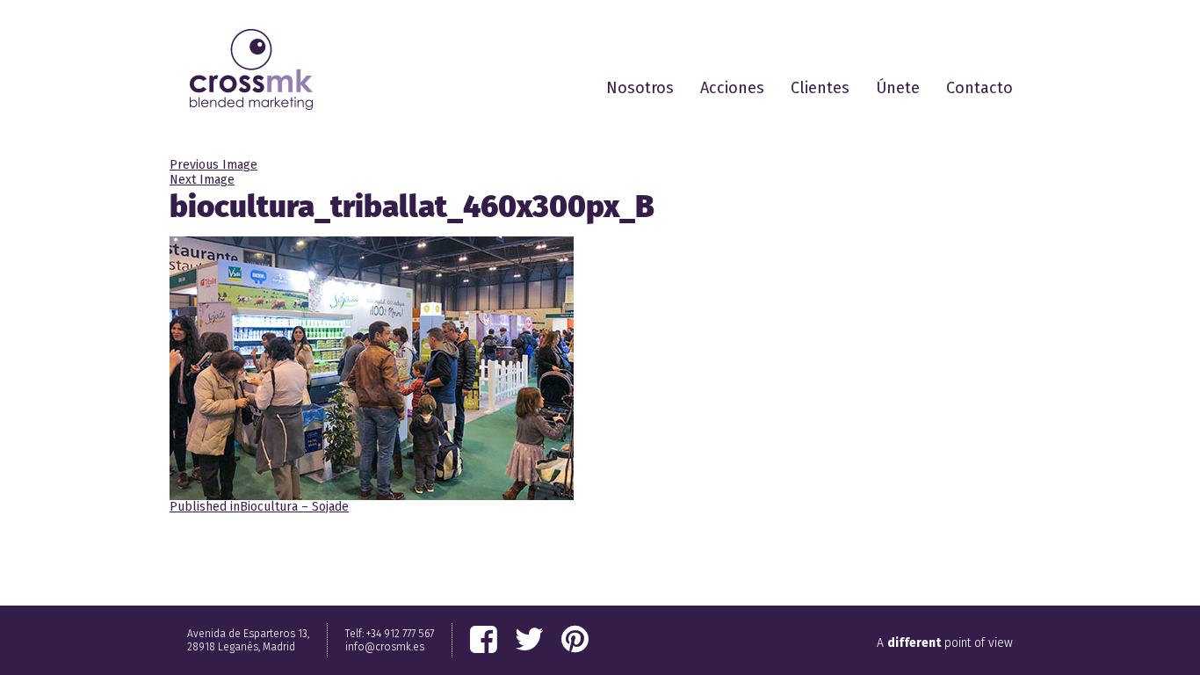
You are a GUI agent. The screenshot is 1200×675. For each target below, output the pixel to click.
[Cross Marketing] (251, 69)
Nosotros (640, 88)
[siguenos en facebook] (483, 640)
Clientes (820, 88)
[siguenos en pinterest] (575, 640)
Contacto (979, 88)
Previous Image (213, 164)
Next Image (202, 179)
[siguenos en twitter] (529, 640)
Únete (898, 88)
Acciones (732, 88)
